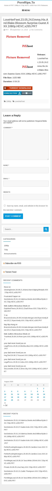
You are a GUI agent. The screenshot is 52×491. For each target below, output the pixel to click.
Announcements (10, 254)
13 (25, 394)
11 (12, 394)
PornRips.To (26, 2)
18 (12, 397)
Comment (7, 128)
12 (18, 394)
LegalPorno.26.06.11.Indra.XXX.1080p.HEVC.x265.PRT (25, 362)
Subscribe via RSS (13, 263)
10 (5, 394)
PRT (7, 30)
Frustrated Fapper (11, 296)
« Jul (5, 405)
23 (44, 397)
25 (12, 400)
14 (31, 394)
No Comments (37, 30)
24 (5, 400)
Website (6, 192)
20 (25, 397)
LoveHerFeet (20, 101)
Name (6, 165)
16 (44, 394)
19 (18, 397)
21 (31, 397)
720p (6, 250)
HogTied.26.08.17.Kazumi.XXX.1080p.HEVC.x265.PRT (25, 355)
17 (5, 397)
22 (38, 397)
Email (6, 179)
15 (38, 394)
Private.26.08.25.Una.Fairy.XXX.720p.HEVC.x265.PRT (25, 467)
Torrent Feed (10, 272)
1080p (8, 101)
